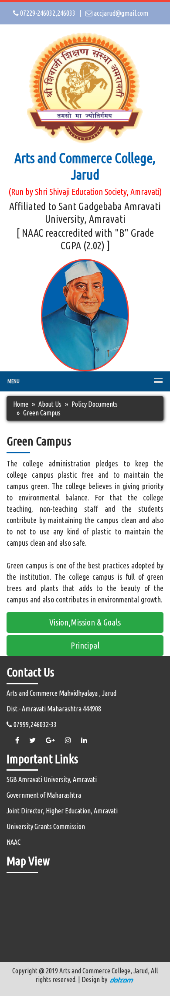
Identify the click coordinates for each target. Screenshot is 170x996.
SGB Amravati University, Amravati (52, 779)
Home (20, 404)
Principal (85, 645)
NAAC (13, 842)
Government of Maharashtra (44, 795)
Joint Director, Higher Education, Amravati (62, 811)
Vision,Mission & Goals (85, 622)
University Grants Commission (46, 826)
